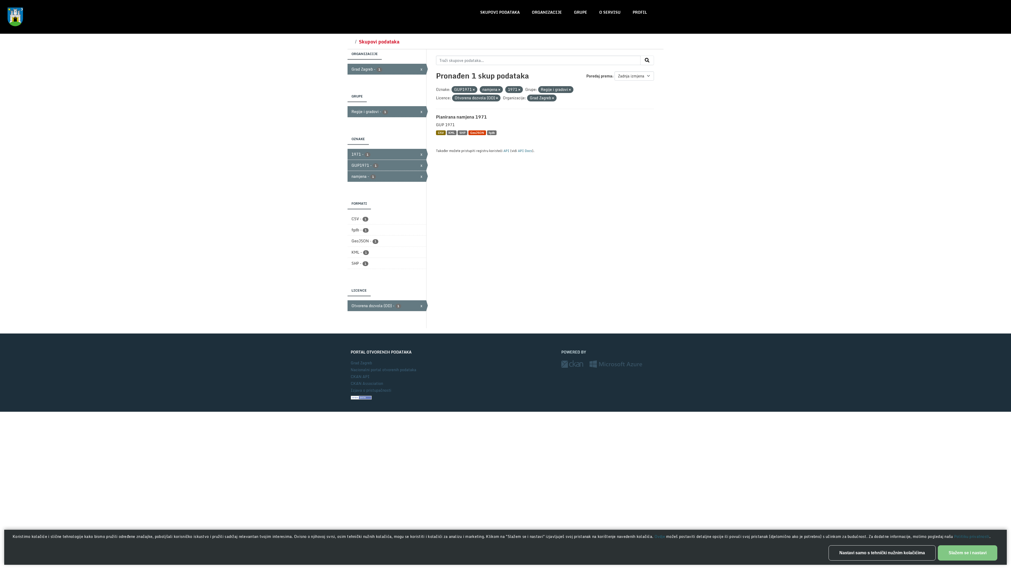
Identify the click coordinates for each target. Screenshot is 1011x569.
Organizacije (547, 12)
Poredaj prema (599, 76)
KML (451, 132)
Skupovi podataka (500, 12)
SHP (462, 132)
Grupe (580, 12)
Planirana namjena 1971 (461, 117)
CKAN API (360, 377)
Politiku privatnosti (971, 536)
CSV (441, 132)
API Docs (525, 150)
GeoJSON (477, 132)
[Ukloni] (474, 89)
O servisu (610, 12)
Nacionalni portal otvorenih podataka (383, 370)
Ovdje (660, 536)
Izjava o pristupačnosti (371, 390)
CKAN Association (367, 383)
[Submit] (647, 60)
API (506, 150)
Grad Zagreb (361, 363)
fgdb (492, 132)
